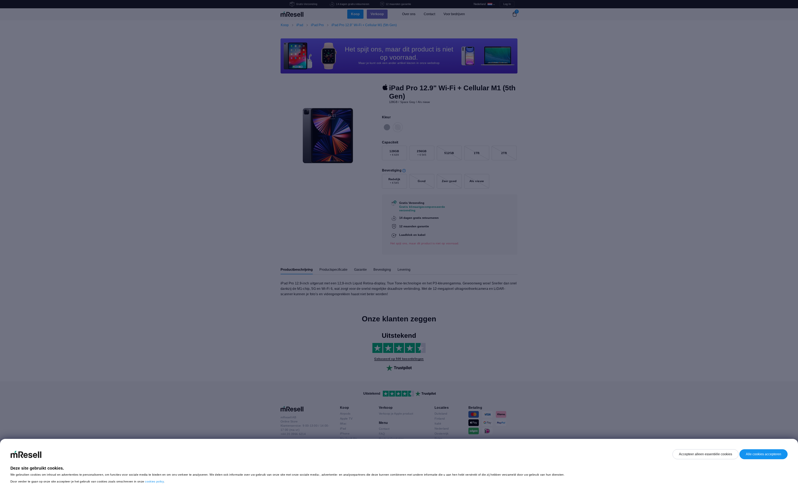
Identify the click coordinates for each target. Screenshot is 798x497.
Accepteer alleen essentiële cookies (705, 454)
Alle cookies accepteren (763, 454)
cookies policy (154, 481)
